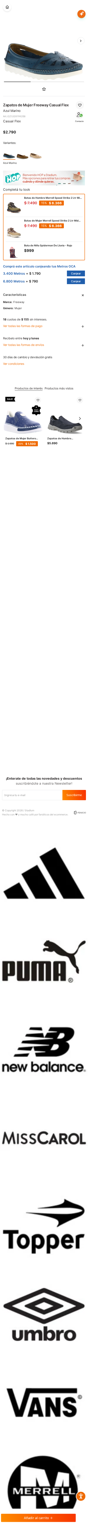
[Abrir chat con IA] (81, 14)
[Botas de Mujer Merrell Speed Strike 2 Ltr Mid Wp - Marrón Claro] (14, 230)
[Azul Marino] (9, 153)
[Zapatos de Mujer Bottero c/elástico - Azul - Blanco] (23, 415)
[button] (81, 41)
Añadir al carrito (36, 1518)
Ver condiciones (13, 363)
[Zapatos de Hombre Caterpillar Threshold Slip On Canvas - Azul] (65, 415)
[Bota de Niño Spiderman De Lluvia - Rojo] (14, 253)
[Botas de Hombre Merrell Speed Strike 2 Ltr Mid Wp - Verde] (14, 205)
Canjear (76, 273)
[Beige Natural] (36, 153)
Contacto (79, 121)
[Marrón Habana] (22, 153)
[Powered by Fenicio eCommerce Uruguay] (80, 812)
